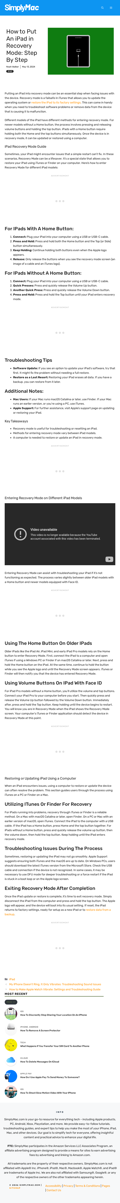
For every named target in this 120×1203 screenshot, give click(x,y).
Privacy (68, 1186)
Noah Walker (12, 66)
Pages (106, 1186)
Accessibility (53, 1186)
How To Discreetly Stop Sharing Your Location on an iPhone (53, 1015)
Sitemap (15, 1188)
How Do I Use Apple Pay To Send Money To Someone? (50, 1077)
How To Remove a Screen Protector (40, 1030)
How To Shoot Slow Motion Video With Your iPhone (48, 1092)
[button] (102, 7)
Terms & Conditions (87, 1186)
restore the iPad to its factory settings (56, 102)
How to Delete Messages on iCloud (39, 1061)
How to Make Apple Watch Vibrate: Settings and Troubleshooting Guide (54, 989)
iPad (10, 71)
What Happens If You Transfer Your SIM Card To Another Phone (54, 1046)
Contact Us (54, 1190)
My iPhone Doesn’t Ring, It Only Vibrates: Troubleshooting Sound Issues (55, 984)
